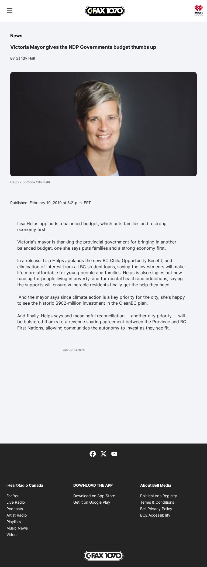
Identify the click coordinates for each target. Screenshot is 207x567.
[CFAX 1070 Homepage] (105, 11)
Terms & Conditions (157, 502)
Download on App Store (94, 495)
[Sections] (9, 10)
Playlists (13, 521)
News (16, 35)
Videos (12, 534)
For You (12, 495)
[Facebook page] (92, 453)
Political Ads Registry (158, 495)
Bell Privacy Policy (156, 508)
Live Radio (15, 502)
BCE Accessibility (155, 515)
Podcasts (14, 508)
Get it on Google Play (91, 502)
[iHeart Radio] (199, 10)
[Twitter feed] (103, 453)
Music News (17, 528)
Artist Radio (16, 515)
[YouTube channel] (114, 453)
